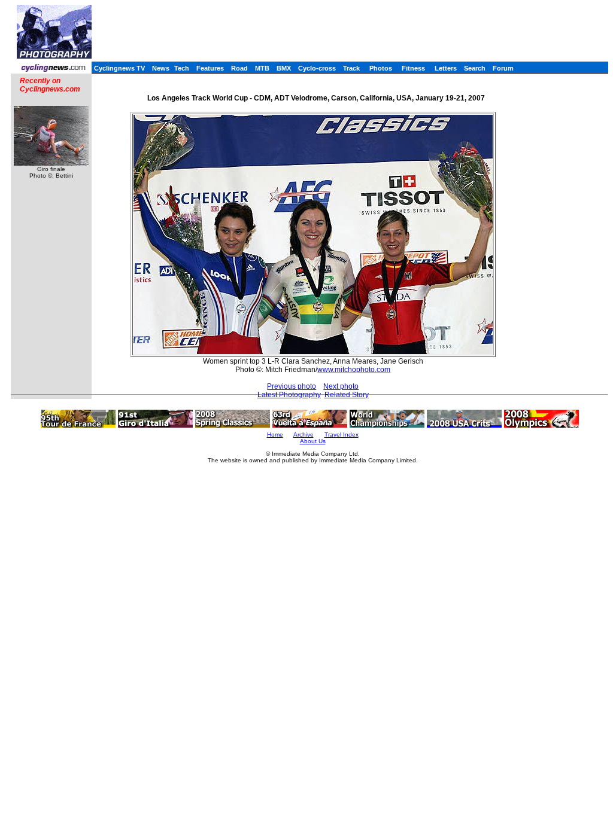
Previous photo (291, 386)
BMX (284, 68)
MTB (262, 68)
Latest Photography (289, 395)
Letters (446, 68)
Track (351, 68)
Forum (503, 68)
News (160, 68)
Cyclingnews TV (119, 68)
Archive (303, 434)
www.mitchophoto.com (353, 369)
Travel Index (341, 434)
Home (275, 434)
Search (474, 68)
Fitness (413, 68)
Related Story (346, 395)
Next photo (341, 386)
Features (210, 68)
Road (239, 68)
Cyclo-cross (317, 68)
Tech (181, 68)
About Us (313, 441)
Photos (380, 68)
